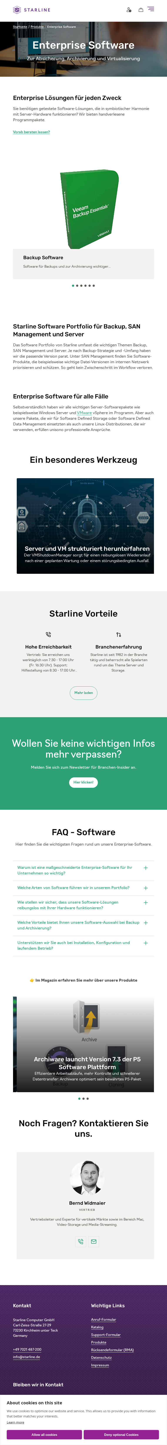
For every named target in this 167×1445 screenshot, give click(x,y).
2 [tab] (77, 287)
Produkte (37, 27)
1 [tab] (73, 287)
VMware (84, 413)
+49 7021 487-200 (27, 1350)
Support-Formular (106, 1335)
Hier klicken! (83, 782)
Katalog (97, 1327)
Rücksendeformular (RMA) (112, 1350)
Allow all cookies (44, 1435)
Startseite (20, 27)
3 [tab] (81, 287)
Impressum (100, 1365)
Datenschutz (101, 1358)
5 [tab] (90, 287)
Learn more (15, 1422)
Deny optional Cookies (121, 1435)
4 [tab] (86, 287)
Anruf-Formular (103, 1320)
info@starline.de (26, 1357)
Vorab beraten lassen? (31, 132)
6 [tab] (94, 287)
